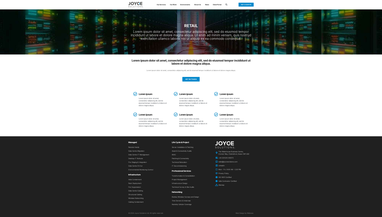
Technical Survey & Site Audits (183, 187)
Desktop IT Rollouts (135, 158)
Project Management (179, 180)
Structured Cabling (135, 195)
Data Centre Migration (136, 151)
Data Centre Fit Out (135, 166)
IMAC (174, 155)
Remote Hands (133, 147)
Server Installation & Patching (182, 147)
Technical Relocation (179, 162)
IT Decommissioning (179, 166)
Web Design (240, 213)
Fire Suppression (134, 187)
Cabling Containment (135, 202)
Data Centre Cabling (135, 191)
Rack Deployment (134, 183)
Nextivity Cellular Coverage (181, 204)
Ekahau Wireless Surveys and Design (185, 197)
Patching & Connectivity (180, 158)
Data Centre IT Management (138, 155)
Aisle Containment (134, 180)
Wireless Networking (135, 198)
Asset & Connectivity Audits (182, 151)
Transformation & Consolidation (183, 176)
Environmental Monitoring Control (140, 170)
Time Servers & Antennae (181, 201)
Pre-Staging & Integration (137, 162)
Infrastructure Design (179, 183)
